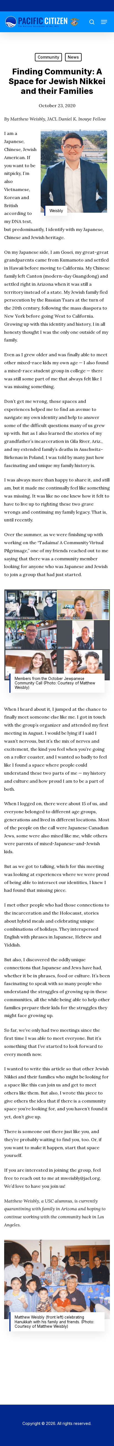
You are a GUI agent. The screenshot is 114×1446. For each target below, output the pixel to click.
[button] (104, 22)
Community (48, 57)
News (73, 57)
